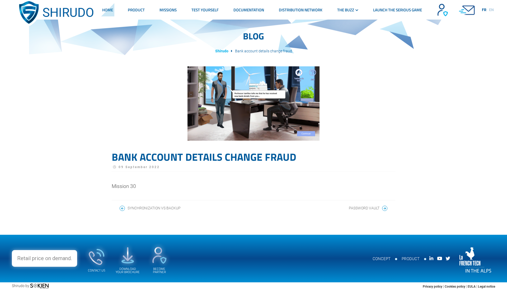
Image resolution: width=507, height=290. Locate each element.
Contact (467, 10)
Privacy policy (433, 286)
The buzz (345, 10)
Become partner (442, 10)
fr (484, 10)
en (491, 10)
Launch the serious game (397, 10)
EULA (472, 286)
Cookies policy (455, 286)
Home (107, 10)
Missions (168, 10)
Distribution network (300, 10)
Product (136, 10)
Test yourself (205, 10)
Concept (382, 258)
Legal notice (486, 286)
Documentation (248, 10)
